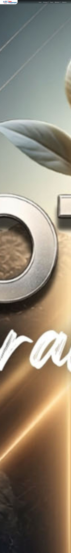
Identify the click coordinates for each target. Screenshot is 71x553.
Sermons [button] (45, 2)
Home (40, 2)
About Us (64, 2)
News (51, 2)
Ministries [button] (57, 2)
